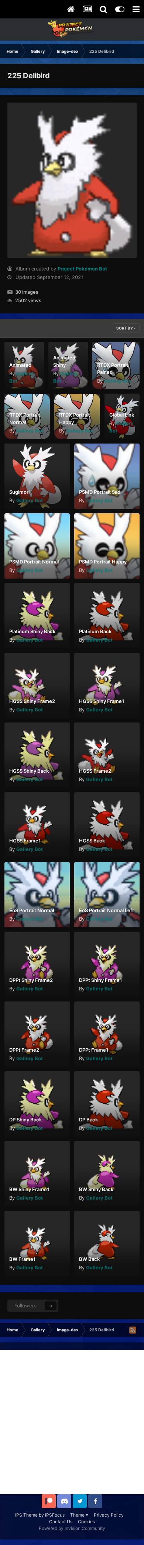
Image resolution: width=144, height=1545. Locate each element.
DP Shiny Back (25, 1119)
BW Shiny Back (96, 1189)
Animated (20, 365)
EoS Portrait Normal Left (106, 910)
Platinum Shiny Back (32, 631)
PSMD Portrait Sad (99, 492)
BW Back (89, 1259)
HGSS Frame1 (25, 841)
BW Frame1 (22, 1259)
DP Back (88, 1119)
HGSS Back (92, 841)
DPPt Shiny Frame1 (100, 980)
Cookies (86, 1521)
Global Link (121, 415)
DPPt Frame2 (24, 1050)
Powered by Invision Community (72, 1528)
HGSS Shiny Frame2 (32, 701)
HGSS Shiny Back (29, 771)
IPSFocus (55, 1515)
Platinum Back (95, 631)
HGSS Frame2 (95, 771)
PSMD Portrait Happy (103, 562)
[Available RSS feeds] (132, 1330)
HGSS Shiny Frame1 (101, 701)
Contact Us (60, 1521)
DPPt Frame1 (93, 1050)
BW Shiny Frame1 (29, 1189)
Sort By (125, 328)
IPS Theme (26, 1515)
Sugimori (19, 492)
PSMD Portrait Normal (34, 562)
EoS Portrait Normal (31, 910)
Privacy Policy (109, 1515)
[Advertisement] (72, 1422)
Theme (78, 1515)
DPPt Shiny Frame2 (31, 980)
